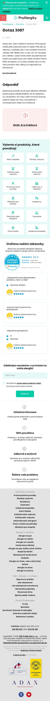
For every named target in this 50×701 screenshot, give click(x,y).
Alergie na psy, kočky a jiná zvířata (25, 548)
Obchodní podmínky (25, 589)
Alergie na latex (25, 567)
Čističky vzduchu (37, 159)
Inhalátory (36, 202)
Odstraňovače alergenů (13, 217)
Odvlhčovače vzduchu (13, 173)
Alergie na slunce (25, 571)
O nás (25, 604)
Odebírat (25, 394)
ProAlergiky (8, 24)
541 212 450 (33, 629)
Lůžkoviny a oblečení (37, 188)
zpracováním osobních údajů (29, 383)
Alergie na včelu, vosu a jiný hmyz (25, 561)
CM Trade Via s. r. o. (28, 636)
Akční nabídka (13, 159)
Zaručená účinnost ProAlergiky (17, 610)
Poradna (20, 24)
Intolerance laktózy (25, 545)
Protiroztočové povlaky (13, 188)
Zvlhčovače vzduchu (37, 173)
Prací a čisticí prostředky (25, 524)
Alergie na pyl (25, 536)
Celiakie (25, 558)
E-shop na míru (19, 655)
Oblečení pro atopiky (13, 203)
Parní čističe (13, 231)
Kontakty (25, 607)
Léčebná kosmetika (36, 231)
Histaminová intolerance (25, 555)
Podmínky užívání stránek (31, 650)
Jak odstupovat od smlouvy (25, 586)
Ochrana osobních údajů (25, 613)
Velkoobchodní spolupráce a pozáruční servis (25, 643)
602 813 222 (17, 629)
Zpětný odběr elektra (25, 595)
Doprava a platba (25, 579)
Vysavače (37, 216)
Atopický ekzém (25, 552)
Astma (25, 564)
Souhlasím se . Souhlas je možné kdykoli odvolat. (23, 385)
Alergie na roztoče (25, 542)
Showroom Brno (25, 592)
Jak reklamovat (25, 582)
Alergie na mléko (25, 539)
